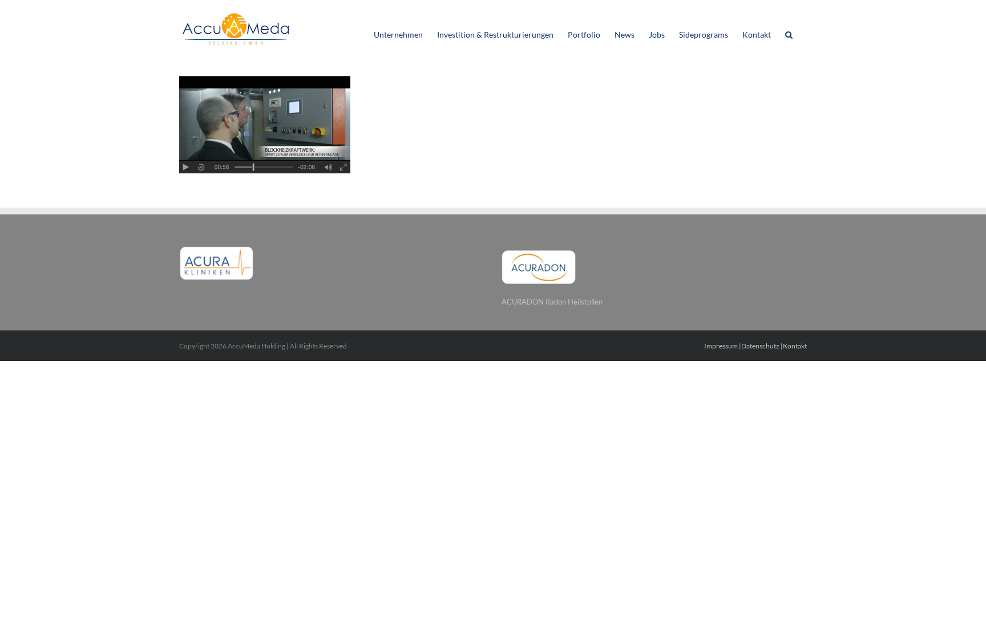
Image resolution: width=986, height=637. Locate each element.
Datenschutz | (762, 346)
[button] (789, 33)
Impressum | (722, 346)
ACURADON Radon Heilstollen (552, 301)
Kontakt (795, 346)
